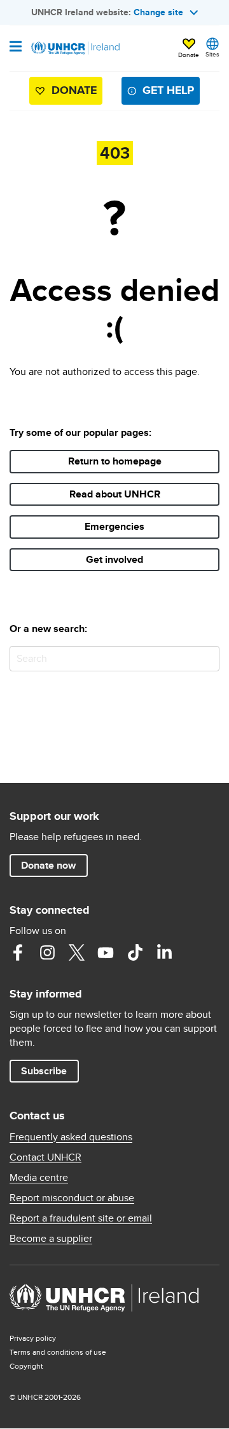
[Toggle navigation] (16, 47)
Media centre (39, 1178)
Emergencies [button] (114, 526)
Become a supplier (51, 1239)
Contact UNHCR (45, 1157)
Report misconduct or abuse (72, 1198)
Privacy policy (33, 1338)
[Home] (74, 48)
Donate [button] (188, 54)
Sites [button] (212, 53)
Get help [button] (168, 90)
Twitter (76, 952)
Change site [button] (158, 12)
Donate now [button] (48, 865)
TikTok (135, 952)
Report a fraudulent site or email (81, 1218)
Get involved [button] (114, 559)
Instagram (47, 952)
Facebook (18, 952)
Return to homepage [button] (115, 461)
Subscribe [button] (44, 1071)
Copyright (26, 1365)
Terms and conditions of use (58, 1352)
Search (207, 658)
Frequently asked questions (71, 1137)
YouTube (105, 952)
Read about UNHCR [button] (114, 494)
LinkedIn (164, 952)
